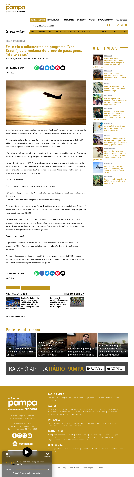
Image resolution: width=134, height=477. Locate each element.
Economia (19, 41)
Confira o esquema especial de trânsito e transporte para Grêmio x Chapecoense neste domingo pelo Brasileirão (115, 141)
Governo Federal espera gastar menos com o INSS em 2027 (20, 351)
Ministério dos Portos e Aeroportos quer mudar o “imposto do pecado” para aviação (114, 169)
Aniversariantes (106, 437)
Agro (100, 435)
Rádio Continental (65, 409)
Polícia (85, 435)
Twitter (121, 25)
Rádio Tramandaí (88, 412)
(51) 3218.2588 (26, 424)
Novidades (96, 449)
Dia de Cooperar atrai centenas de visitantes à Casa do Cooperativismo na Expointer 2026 (115, 101)
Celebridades (65, 437)
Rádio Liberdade (101, 409)
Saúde (75, 437)
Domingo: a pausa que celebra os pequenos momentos (76, 32)
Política (78, 435)
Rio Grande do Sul (60, 435)
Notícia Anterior (17, 294)
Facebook (113, 25)
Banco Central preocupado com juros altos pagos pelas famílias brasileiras (81, 351)
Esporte (116, 435)
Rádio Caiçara (88, 409)
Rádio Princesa (53, 412)
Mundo (71, 435)
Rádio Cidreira (75, 414)
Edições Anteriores (54, 440)
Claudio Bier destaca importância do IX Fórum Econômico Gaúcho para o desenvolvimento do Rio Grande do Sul (108, 63)
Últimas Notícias (38, 20)
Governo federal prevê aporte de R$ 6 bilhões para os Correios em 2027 (115, 128)
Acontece (107, 435)
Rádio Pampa (15, 8)
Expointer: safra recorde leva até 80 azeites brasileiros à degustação (115, 181)
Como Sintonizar (75, 426)
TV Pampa (76, 449)
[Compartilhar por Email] (62, 67)
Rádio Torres (112, 412)
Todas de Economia (35, 288)
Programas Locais (92, 423)
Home (9, 41)
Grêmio (50, 437)
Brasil (50, 435)
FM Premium (65, 412)
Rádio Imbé (64, 414)
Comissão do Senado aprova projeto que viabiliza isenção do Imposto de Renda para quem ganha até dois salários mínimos (22, 303)
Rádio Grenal (52, 409)
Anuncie (92, 20)
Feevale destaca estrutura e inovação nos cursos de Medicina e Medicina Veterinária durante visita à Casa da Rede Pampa (109, 115)
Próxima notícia (73, 294)
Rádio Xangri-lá (53, 414)
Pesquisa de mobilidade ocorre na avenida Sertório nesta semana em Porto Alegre (59, 302)
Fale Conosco (121, 20)
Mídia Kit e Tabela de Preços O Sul (75, 440)
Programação (53, 20)
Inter (57, 437)
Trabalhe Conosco (105, 20)
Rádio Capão (101, 412)
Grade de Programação (75, 423)
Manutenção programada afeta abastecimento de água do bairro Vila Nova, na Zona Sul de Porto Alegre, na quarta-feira (109, 155)
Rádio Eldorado (114, 409)
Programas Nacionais (108, 423)
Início (49, 423)
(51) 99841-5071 (28, 426)
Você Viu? (95, 437)
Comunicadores (67, 20)
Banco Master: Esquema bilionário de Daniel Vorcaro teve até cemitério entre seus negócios (112, 350)
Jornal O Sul (86, 449)
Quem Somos (81, 20)
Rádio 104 (77, 409)
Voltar (13, 288)
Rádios (67, 449)
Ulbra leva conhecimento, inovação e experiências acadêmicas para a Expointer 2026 (115, 77)
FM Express (76, 412)
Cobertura (63, 426)
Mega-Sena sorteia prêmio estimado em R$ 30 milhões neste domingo (114, 88)
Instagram (117, 25)
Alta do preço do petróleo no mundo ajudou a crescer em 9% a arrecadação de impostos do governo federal (51, 348)
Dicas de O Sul (84, 437)
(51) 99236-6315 (30, 429)
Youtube (125, 25)
